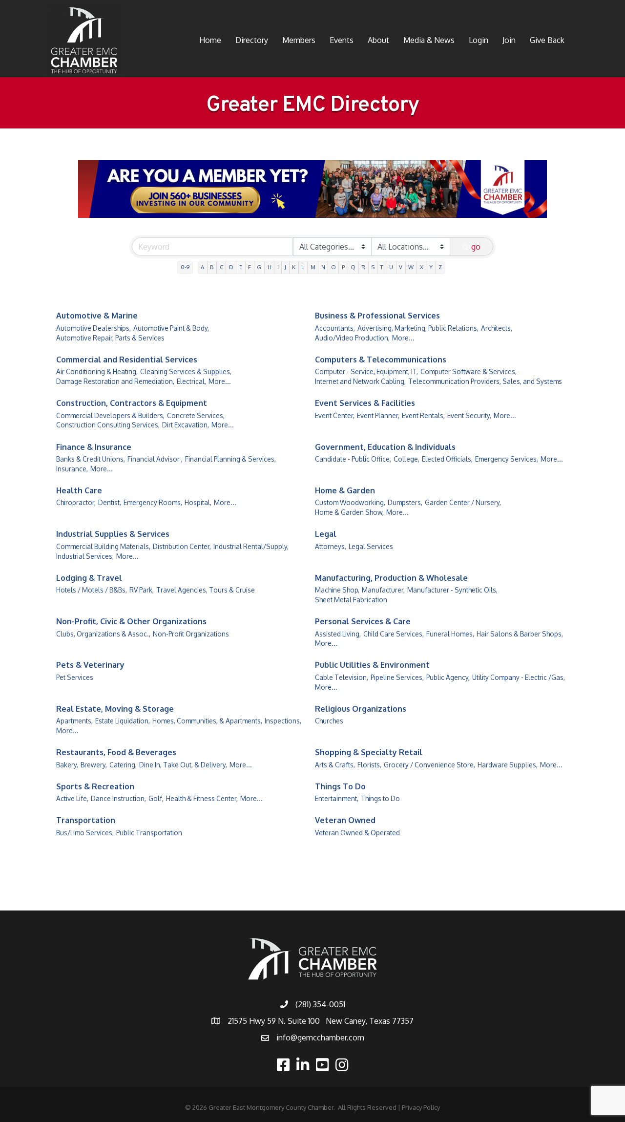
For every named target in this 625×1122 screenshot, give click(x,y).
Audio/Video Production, (352, 338)
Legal (325, 534)
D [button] (231, 267)
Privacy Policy (421, 1107)
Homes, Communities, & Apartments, (207, 721)
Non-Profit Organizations (191, 634)
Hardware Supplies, (508, 765)
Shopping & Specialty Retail (368, 752)
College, (406, 459)
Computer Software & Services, (468, 371)
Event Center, (334, 415)
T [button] (381, 267)
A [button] (202, 267)
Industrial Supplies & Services (112, 534)
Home (210, 40)
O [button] (333, 267)
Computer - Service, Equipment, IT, (366, 371)
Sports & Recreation (95, 786)
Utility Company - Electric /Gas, (518, 677)
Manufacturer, (383, 590)
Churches (329, 721)
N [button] (323, 267)
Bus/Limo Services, (85, 832)
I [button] (278, 267)
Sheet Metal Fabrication (351, 599)
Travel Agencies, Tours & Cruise (205, 590)
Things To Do (340, 786)
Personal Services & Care (363, 621)
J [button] (285, 267)
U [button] (391, 267)
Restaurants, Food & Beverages (116, 752)
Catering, (123, 765)
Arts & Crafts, (335, 765)
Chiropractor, (76, 502)
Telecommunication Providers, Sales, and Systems (485, 381)
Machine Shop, (337, 590)
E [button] (240, 267)
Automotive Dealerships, (93, 328)
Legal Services (371, 546)
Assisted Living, (338, 634)
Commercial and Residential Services (126, 359)
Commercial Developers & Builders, (110, 415)
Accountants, (335, 328)
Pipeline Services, (397, 677)
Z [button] (440, 267)
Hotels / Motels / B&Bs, (91, 590)
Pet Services (74, 677)
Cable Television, (341, 677)
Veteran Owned (345, 820)
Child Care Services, (393, 634)
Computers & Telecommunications (380, 359)
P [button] (343, 267)
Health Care (79, 490)
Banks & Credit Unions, (90, 459)
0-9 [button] (185, 267)
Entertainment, (336, 798)
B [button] (211, 267)
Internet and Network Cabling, (360, 381)
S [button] (373, 267)
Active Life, (72, 798)
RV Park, (141, 590)
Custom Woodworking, (350, 502)
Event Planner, (378, 415)
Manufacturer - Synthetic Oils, (452, 590)
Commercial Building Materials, (103, 546)
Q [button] (353, 267)
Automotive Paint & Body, (171, 328)
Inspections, (283, 721)
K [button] (293, 267)
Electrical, (191, 381)
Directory (251, 40)
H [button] (269, 267)
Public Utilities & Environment (372, 665)
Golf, (156, 798)
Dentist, (109, 502)
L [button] (302, 267)
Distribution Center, (182, 546)
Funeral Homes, (450, 634)
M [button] (313, 267)
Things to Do (380, 798)
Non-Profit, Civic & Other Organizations (131, 621)
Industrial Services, (85, 556)
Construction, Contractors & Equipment (131, 403)
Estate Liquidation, (122, 721)
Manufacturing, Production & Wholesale (391, 578)
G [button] (259, 267)
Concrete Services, (196, 415)
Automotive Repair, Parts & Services (110, 338)
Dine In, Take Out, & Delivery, (183, 765)
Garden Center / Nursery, (463, 502)
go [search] (475, 247)
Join (509, 40)
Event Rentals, (423, 415)
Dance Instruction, (118, 798)
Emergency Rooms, (153, 502)
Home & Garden (345, 490)
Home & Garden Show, (349, 512)
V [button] (400, 267)
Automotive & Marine (97, 315)
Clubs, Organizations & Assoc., (103, 634)
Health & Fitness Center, (202, 798)
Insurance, (72, 469)
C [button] (221, 267)
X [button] (421, 267)
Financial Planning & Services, (230, 459)
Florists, (369, 765)
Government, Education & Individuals (385, 447)
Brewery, (94, 765)
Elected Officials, (447, 459)
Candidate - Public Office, (353, 459)
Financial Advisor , (155, 459)
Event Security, (469, 415)
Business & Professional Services (377, 315)
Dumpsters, (405, 502)
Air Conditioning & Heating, (97, 371)
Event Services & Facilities (365, 403)
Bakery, (67, 765)
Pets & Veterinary (90, 665)
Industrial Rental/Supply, (251, 546)
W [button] (411, 267)
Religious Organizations (360, 709)
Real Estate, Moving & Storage (115, 709)
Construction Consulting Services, (108, 425)
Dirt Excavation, (185, 425)
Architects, (496, 328)
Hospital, (198, 502)
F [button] (249, 267)
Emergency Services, (506, 459)
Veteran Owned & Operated (357, 832)
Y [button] (431, 267)
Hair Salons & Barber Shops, (520, 634)
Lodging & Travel (89, 578)
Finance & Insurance (93, 447)
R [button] (363, 267)
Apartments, (74, 721)
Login (478, 40)
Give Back (547, 40)
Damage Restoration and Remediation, (115, 381)
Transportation (85, 820)
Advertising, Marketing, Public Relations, (418, 328)
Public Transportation (149, 832)
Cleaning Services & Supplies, (185, 371)
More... (403, 338)
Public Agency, (448, 677)
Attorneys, (330, 546)
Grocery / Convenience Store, (429, 765)
